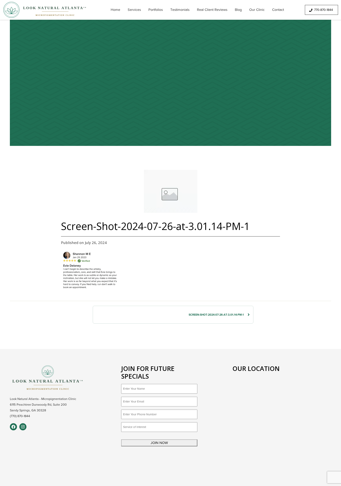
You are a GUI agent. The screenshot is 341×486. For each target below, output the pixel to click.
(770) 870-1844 (20, 416)
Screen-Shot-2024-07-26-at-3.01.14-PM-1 (216, 314)
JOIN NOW (159, 443)
